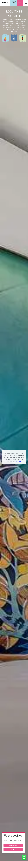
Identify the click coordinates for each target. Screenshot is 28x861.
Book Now (19, 3)
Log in (14, 4)
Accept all (13, 849)
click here (18, 461)
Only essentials (13, 845)
